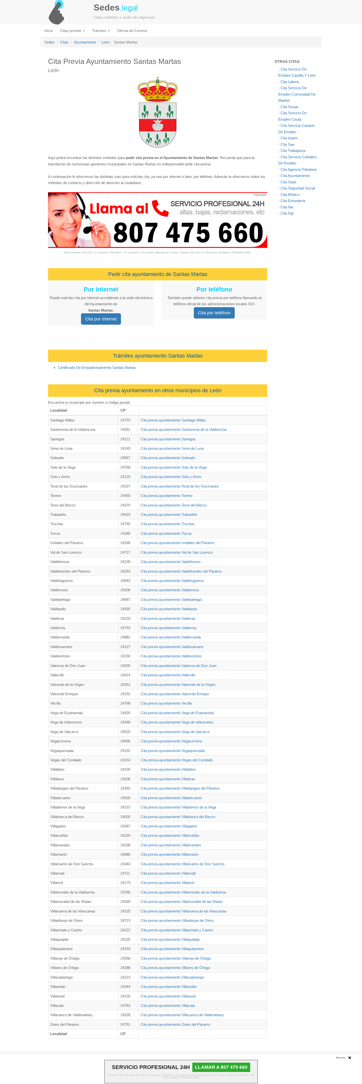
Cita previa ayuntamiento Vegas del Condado (177, 760)
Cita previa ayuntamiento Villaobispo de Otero (177, 920)
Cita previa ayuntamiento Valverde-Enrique (175, 694)
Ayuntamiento (85, 42)
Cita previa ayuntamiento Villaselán (169, 986)
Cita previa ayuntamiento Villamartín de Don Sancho (182, 864)
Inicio (48, 31)
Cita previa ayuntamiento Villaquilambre (172, 949)
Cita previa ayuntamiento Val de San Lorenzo (177, 552)
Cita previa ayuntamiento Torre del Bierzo (174, 505)
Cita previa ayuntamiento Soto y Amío (171, 477)
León (105, 42)
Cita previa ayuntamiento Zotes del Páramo (175, 1024)
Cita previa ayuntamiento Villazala (168, 1005)
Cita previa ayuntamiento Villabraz (168, 779)
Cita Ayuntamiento (295, 175)
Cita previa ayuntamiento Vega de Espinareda (177, 713)
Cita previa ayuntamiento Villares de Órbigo (175, 968)
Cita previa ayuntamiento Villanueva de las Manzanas (184, 911)
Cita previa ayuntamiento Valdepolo (169, 609)
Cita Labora (289, 82)
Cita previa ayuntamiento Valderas (168, 618)
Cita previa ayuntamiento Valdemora (170, 590)
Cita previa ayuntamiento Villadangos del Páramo (180, 788)
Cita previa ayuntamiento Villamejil (168, 873)
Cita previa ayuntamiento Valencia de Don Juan (178, 666)
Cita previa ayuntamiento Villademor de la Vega (178, 807)
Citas (64, 42)
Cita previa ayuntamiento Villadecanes (171, 798)
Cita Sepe (288, 182)
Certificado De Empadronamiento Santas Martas (97, 367)
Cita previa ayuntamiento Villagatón (169, 826)
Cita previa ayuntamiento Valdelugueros (172, 580)
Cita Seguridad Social (297, 188)
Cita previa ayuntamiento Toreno (166, 495)
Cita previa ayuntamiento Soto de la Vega (174, 467)
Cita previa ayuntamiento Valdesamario (172, 647)
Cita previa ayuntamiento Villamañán (170, 835)
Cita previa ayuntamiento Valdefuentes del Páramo (181, 571)
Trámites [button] (99, 31)
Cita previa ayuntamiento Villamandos (171, 845)
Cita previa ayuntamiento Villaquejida (170, 939)
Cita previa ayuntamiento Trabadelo (169, 514)
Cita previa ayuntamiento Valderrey (169, 628)
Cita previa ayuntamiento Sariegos (168, 439)
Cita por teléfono (214, 312)
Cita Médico (290, 194)
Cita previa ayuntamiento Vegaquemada (173, 751)
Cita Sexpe (289, 107)
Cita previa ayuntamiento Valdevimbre (171, 656)
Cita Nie (286, 207)
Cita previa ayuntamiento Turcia (166, 533)
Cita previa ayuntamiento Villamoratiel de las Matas (182, 901)
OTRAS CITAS (287, 61)
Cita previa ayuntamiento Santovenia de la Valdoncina (184, 429)
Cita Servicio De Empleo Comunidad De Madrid (297, 94)
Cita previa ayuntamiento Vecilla (166, 703)
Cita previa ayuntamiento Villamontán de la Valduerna (183, 892)
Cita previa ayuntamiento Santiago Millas (173, 420)
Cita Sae (287, 144)
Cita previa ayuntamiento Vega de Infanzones (177, 722)
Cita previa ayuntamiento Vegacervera (171, 741)
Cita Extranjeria (292, 201)
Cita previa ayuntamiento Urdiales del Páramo (177, 543)
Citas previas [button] (71, 31)
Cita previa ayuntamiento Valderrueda (171, 637)
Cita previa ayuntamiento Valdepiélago (171, 599)
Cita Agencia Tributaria (298, 169)
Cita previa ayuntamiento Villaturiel (168, 996)
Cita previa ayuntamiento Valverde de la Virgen (178, 684)
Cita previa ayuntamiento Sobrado (168, 458)
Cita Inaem (289, 138)
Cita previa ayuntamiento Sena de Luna (172, 448)
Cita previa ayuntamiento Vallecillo (168, 675)
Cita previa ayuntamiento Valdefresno (170, 562)
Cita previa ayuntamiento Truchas (168, 524)
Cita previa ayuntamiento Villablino (168, 769)
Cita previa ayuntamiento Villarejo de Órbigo (176, 958)
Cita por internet (101, 319)
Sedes (49, 42)
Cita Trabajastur (293, 150)
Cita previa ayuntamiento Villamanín (169, 854)
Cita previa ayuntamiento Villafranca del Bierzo (178, 817)
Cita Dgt (287, 213)
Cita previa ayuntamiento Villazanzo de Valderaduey (182, 1015)
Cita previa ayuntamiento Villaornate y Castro (177, 930)
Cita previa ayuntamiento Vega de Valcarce (175, 732)
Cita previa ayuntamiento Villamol (167, 883)
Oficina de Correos (132, 31)
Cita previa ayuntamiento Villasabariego (172, 977)
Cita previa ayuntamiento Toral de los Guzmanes (180, 486)
